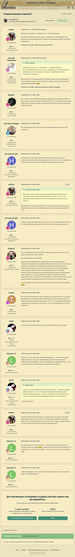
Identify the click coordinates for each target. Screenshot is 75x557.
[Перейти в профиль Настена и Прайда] (11, 130)
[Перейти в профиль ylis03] (11, 328)
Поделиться (50, 20)
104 (12, 46)
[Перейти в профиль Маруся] (11, 101)
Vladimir (11, 249)
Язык (17, 550)
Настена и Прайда (11, 124)
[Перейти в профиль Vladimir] (11, 255)
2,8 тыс (12, 370)
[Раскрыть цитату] (24, 63)
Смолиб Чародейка (11, 59)
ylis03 (11, 321)
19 (12, 140)
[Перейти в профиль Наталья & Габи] (11, 160)
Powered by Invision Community (37, 554)
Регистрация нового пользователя (22, 518)
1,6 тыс (12, 338)
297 (12, 265)
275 (12, 112)
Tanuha (11, 293)
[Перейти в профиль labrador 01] (11, 360)
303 (12, 309)
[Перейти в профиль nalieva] (5, 20)
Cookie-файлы (54, 550)
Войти (53, 518)
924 (12, 77)
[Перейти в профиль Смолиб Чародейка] (11, 67)
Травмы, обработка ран (28, 21)
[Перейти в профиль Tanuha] (11, 299)
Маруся (11, 95)
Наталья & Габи (11, 154)
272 (12, 171)
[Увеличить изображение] (38, 83)
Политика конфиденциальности (38, 550)
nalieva (15, 19)
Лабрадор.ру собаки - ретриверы (41, 3)
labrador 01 (11, 354)
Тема (23, 550)
